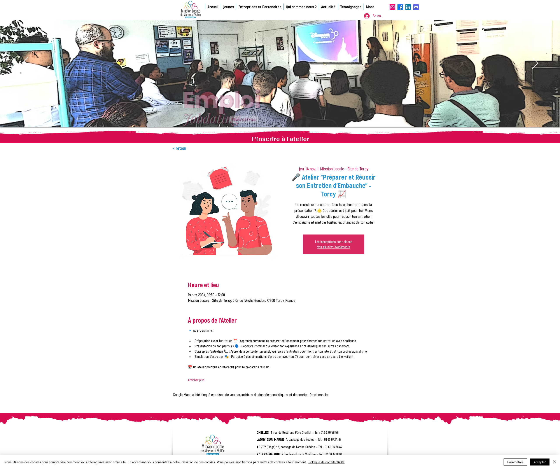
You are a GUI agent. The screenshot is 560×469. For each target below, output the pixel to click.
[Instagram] (392, 7)
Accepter (540, 462)
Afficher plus (196, 380)
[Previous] (25, 63)
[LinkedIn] (408, 7)
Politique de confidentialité (326, 462)
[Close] (554, 462)
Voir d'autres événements (333, 247)
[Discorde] (416, 7)
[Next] (535, 63)
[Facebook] (400, 7)
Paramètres (515, 462)
